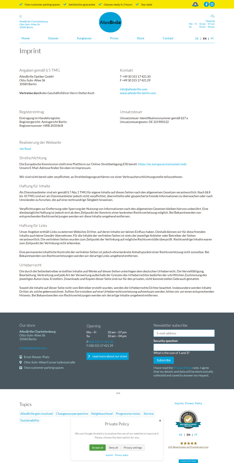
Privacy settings (133, 447)
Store (140, 38)
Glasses (53, 38)
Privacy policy (121, 455)
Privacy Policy (182, 368)
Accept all (97, 447)
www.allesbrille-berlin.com (138, 93)
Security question (166, 341)
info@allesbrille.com (133, 89)
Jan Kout (25, 148)
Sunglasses (84, 38)
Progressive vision (128, 413)
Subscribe (164, 360)
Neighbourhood (102, 413)
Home (25, 38)
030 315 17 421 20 (101, 342)
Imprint (179, 403)
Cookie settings (188, 461)
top (118, 393)
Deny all (113, 447)
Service (148, 413)
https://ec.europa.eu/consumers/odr (162, 164)
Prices (114, 38)
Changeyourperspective (72, 413)
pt (212, 38)
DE (197, 38)
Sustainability (29, 420)
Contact (168, 38)
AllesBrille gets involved (36, 413)
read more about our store (109, 356)
